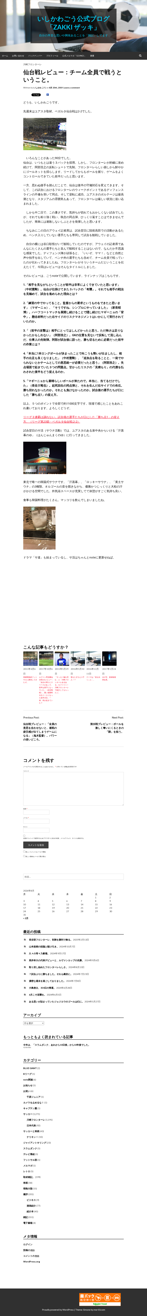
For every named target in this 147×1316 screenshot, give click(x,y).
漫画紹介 (31, 1205)
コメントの (31, 1255)
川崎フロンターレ (32, 64)
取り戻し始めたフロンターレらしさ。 (48, 967)
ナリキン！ (32, 1136)
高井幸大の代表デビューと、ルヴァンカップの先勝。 (56, 960)
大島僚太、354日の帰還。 (42, 987)
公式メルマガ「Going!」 (74, 55)
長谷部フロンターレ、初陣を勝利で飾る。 (51, 939)
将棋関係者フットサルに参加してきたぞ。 (30, 679)
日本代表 (31, 1125)
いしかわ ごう (39, 87)
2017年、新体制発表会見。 (109, 678)
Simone (86, 1309)
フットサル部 (30, 1159)
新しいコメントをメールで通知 (36, 852)
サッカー (27, 1114)
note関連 (28, 1079)
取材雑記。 (29, 1177)
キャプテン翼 (30, 1108)
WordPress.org (31, 1261)
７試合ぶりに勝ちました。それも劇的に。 (51, 974)
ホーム (5, 55)
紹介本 (30, 1211)
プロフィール (52, 55)
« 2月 (25, 918)
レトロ (26, 1171)
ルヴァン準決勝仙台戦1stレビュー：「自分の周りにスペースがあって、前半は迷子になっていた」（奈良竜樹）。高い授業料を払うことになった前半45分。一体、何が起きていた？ (46, 690)
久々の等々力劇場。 (39, 953)
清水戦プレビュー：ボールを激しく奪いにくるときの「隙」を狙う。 (107, 727)
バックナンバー (35, 55)
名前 (25, 809)
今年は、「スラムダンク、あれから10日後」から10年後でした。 (56, 1044)
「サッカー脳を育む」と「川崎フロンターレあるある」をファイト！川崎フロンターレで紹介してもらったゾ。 (62, 685)
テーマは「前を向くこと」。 (93, 678)
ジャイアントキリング (34, 1142)
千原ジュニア (33, 1096)
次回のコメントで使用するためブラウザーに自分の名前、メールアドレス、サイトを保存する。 (54, 838)
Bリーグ (27, 1073)
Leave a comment (71, 87)
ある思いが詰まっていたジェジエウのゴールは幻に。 (56, 1001)
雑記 (25, 1217)
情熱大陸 (27, 1188)
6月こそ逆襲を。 (37, 994)
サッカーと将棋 (31, 1131)
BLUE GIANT (30, 1068)
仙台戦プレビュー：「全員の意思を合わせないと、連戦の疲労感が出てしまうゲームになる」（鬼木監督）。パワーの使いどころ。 (40, 731)
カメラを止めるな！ (33, 1102)
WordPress (68, 1309)
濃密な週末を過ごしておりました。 (47, 980)
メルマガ (27, 1165)
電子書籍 (27, 1222)
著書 (92, 55)
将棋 (25, 1182)
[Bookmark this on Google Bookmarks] (48, 94)
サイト (25, 827)
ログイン (27, 1244)
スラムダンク (30, 1148)
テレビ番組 (29, 1154)
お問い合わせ (18, 55)
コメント (26, 771)
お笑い (26, 1091)
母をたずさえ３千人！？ (77, 678)
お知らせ (27, 1085)
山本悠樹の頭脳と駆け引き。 (44, 946)
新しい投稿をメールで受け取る (36, 856)
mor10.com (99, 1309)
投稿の (29, 1250)
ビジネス (31, 1200)
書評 (25, 1194)
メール (26, 818)
